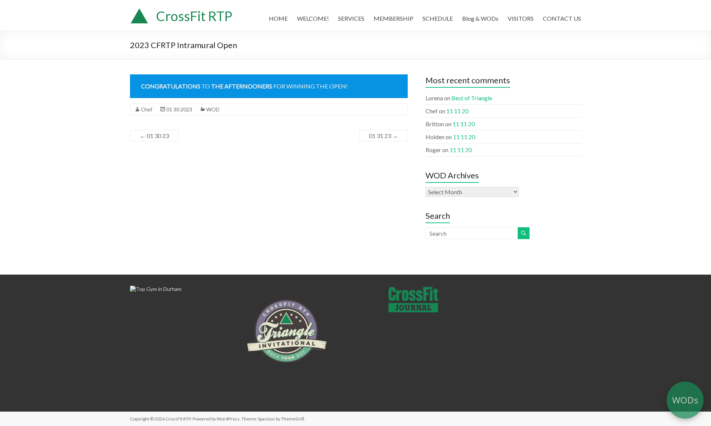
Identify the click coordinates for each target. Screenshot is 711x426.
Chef (146, 109)
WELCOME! (313, 18)
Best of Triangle (471, 97)
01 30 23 (154, 135)
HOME (278, 18)
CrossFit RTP (194, 16)
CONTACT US (562, 18)
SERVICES (351, 18)
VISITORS (521, 18)
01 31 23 (383, 135)
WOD (213, 109)
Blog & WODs (480, 18)
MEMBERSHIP (393, 18)
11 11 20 (457, 110)
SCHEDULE (438, 18)
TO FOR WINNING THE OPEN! (244, 86)
